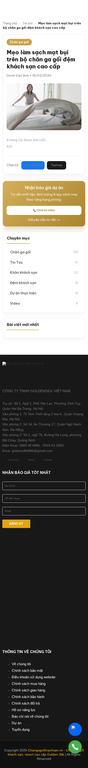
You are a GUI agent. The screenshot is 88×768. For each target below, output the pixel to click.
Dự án (16, 723)
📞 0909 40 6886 (44, 210)
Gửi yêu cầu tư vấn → (44, 220)
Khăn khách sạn (44, 272)
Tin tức (28, 23)
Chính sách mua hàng (29, 684)
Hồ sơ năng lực (24, 710)
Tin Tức (44, 262)
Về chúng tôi (21, 664)
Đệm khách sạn (44, 283)
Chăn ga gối (44, 252)
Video (44, 303)
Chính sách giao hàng (28, 690)
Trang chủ (10, 23)
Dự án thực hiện (44, 293)
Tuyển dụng (21, 729)
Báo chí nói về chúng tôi (30, 716)
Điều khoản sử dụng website (33, 677)
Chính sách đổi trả (26, 703)
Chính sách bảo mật (27, 670)
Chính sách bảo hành (28, 697)
